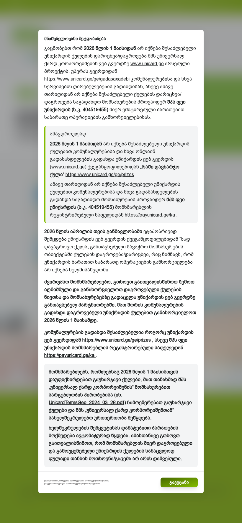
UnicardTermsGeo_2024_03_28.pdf (86, 402)
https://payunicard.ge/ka (150, 214)
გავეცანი (179, 482)
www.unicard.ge (147, 63)
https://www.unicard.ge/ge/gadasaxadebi (87, 78)
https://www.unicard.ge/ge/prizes (100, 174)
